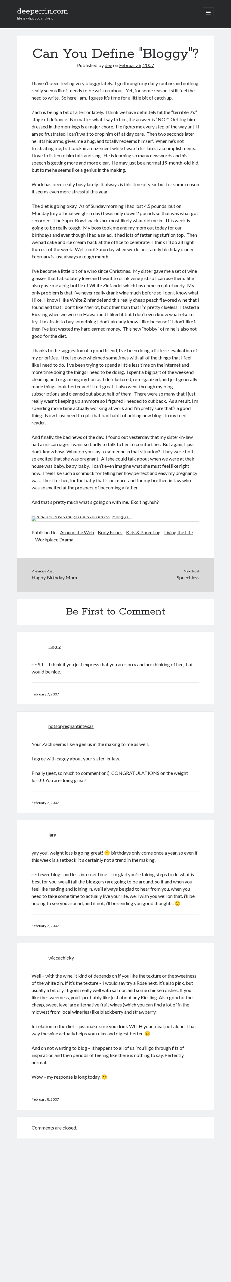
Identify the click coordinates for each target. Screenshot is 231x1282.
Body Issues (110, 532)
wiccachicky (61, 957)
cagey (54, 646)
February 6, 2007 (136, 65)
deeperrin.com (42, 11)
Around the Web (77, 532)
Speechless (188, 577)
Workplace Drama (54, 539)
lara (52, 834)
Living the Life (178, 532)
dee (108, 65)
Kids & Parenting (143, 532)
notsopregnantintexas (71, 726)
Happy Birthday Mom (54, 577)
